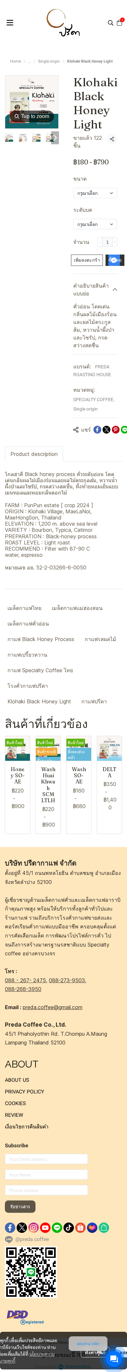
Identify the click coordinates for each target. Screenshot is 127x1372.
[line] (57, 1228)
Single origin (49, 61)
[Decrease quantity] (100, 241)
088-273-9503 (67, 980)
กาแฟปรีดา (94, 701)
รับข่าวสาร (20, 1206)
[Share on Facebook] (97, 430)
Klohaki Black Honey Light (39, 701)
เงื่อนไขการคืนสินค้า (27, 1127)
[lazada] (92, 1228)
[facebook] (10, 1228)
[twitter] (22, 1228)
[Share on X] (106, 430)
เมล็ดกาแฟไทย (24, 608)
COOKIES (15, 1103)
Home (15, 61)
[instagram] (33, 1228)
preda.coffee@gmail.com (52, 1007)
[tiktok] (69, 1228)
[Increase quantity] (115, 241)
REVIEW (14, 1115)
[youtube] (45, 1228)
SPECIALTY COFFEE (93, 399)
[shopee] (80, 1228)
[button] (110, 22)
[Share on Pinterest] (116, 430)
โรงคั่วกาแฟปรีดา (27, 686)
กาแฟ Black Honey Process (40, 639)
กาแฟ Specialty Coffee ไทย (40, 670)
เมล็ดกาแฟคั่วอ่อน (28, 623)
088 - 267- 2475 (25, 980)
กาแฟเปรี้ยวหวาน (27, 654)
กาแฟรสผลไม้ (100, 639)
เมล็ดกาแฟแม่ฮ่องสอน (77, 608)
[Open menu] (9, 22)
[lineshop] (104, 1228)
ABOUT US (17, 1080)
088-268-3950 (23, 989)
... (29, 61)
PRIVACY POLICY (24, 1092)
